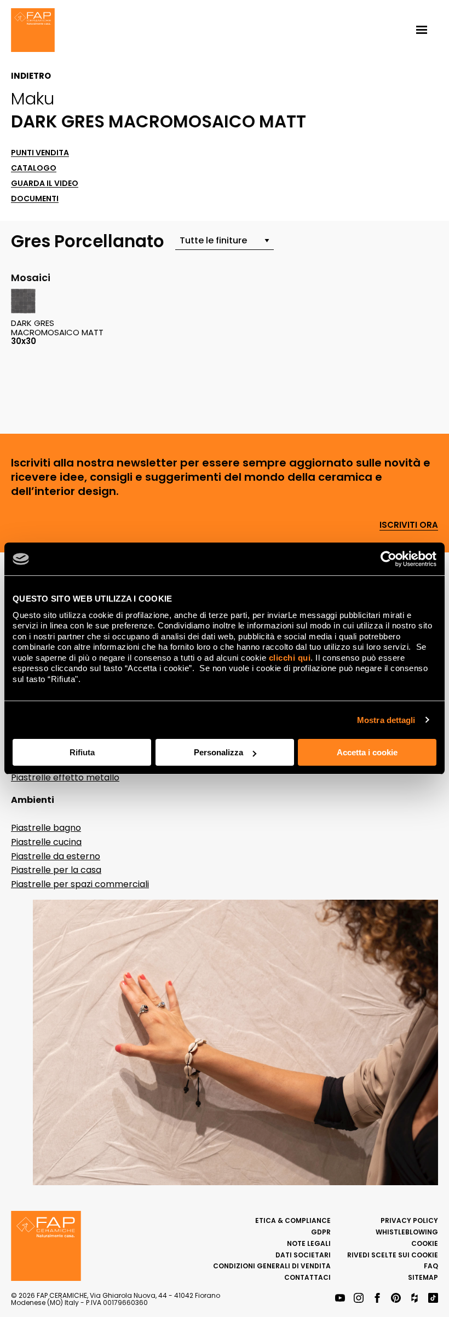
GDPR (321, 1232)
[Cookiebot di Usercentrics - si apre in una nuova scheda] (388, 559)
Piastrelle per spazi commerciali (80, 884)
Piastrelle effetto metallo (65, 777)
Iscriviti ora (408, 525)
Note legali (309, 1243)
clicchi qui (290, 657)
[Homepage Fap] (33, 31)
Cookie (424, 1243)
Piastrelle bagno (46, 827)
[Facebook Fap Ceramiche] (377, 1298)
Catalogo (33, 168)
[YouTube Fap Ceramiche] (340, 1298)
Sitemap (423, 1277)
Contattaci (307, 1277)
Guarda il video (44, 183)
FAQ (431, 1266)
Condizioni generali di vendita (272, 1266)
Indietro (31, 76)
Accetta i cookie (367, 752)
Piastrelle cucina (46, 842)
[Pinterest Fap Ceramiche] (396, 1298)
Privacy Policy (409, 1220)
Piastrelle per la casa (56, 870)
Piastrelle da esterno (55, 856)
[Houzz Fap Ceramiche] (414, 1298)
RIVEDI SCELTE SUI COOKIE (392, 1255)
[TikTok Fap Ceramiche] (433, 1298)
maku (32, 98)
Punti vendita (40, 153)
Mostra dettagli (386, 720)
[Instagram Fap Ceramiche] (359, 1298)
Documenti (35, 199)
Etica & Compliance (293, 1220)
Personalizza (218, 752)
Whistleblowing (407, 1232)
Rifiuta (82, 752)
